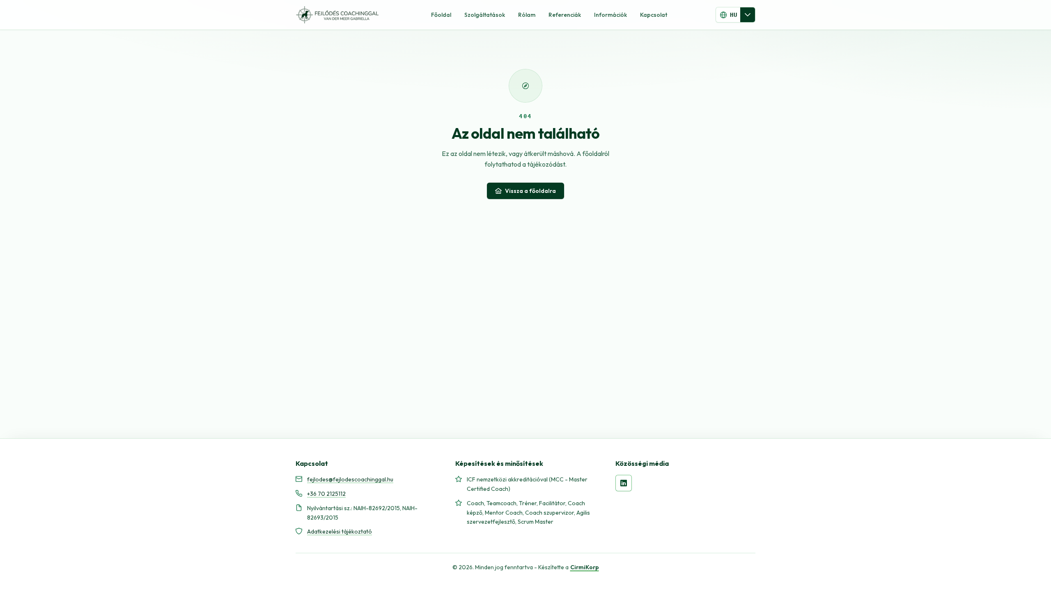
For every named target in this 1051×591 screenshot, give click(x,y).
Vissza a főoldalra (530, 191)
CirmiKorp (584, 567)
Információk (610, 14)
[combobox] (728, 14)
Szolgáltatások (484, 14)
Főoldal (441, 14)
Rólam (526, 14)
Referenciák (564, 14)
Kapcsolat (653, 14)
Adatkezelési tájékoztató (339, 531)
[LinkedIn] (623, 483)
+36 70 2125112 (326, 493)
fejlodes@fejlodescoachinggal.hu (350, 479)
